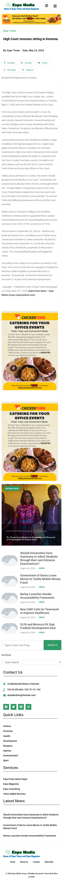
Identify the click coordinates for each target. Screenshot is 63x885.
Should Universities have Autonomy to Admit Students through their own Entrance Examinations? (39, 558)
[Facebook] (6, 707)
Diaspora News (12, 488)
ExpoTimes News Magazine (19, 530)
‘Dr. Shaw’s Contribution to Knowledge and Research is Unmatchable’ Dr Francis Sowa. (30, 538)
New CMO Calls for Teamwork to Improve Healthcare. (39, 611)
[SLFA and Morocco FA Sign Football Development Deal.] (10, 628)
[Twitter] (13, 707)
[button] (46, 5)
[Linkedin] (21, 707)
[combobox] (22, 645)
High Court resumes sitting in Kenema (30, 39)
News (42, 568)
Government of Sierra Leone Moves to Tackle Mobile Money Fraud (40, 579)
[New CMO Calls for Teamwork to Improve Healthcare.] (10, 613)
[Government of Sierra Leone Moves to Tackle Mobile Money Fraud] (10, 581)
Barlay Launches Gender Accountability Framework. (37, 595)
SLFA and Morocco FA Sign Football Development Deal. (38, 626)
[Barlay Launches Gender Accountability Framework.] (10, 597)
